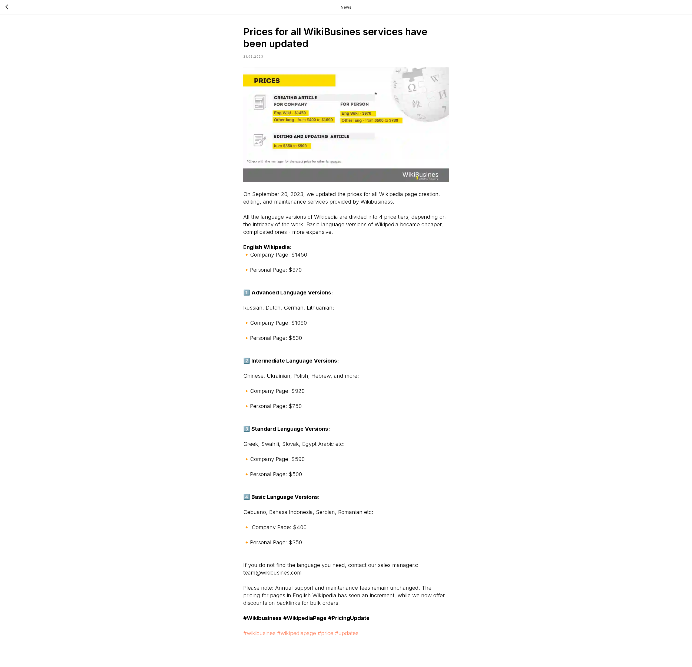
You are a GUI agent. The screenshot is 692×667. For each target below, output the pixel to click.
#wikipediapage (296, 633)
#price (325, 633)
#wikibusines (259, 633)
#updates (346, 633)
